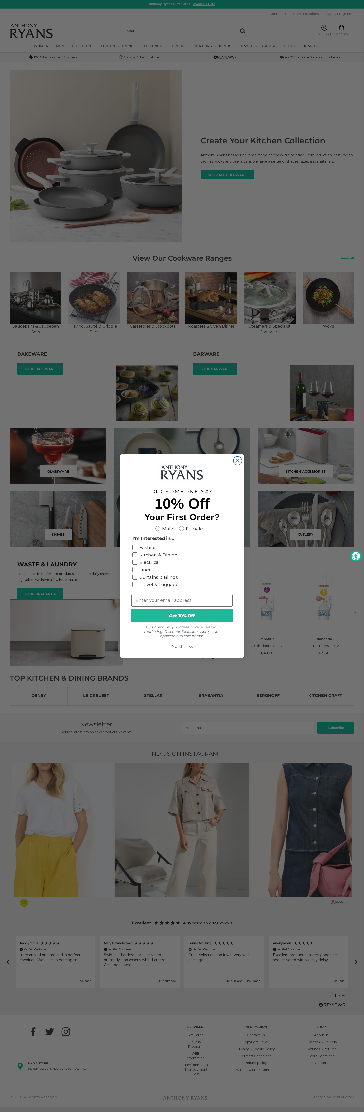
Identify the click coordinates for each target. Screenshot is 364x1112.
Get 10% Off (182, 615)
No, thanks (182, 646)
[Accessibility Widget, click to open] (356, 556)
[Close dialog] (237, 460)
